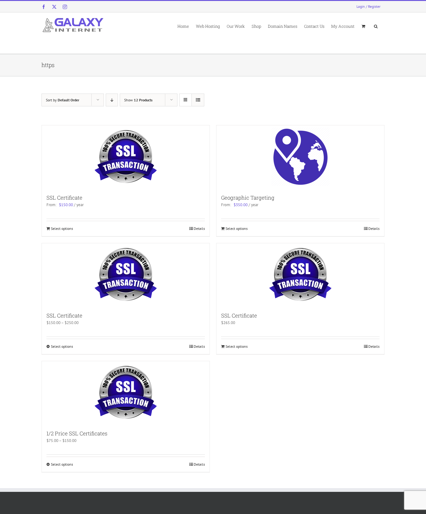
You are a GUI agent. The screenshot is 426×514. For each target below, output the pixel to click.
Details (199, 228)
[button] (376, 25)
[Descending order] (112, 100)
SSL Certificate (64, 197)
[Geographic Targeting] (300, 156)
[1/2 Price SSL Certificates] (126, 392)
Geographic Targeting (247, 197)
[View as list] (198, 100)
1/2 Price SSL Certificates (76, 433)
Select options (62, 228)
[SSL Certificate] (126, 156)
